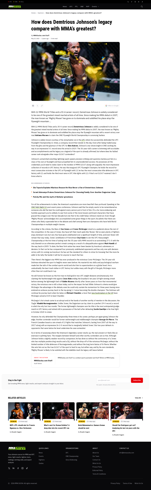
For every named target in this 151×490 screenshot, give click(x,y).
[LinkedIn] (138, 1)
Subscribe (137, 380)
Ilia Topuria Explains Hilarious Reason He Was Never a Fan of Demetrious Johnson (68, 187)
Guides (41, 463)
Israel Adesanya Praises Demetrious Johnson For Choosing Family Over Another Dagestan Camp (74, 192)
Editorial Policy (98, 470)
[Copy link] (42, 106)
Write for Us (97, 463)
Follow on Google (113, 106)
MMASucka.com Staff (41, 36)
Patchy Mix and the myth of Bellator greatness (53, 197)
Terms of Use (127, 483)
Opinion (41, 13)
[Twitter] (128, 1)
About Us (96, 453)
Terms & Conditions (99, 474)
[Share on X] (37, 106)
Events (41, 456)
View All (138, 398)
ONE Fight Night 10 (39, 207)
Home (33, 13)
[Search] (142, 6)
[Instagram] (135, 1)
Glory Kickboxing (71, 460)
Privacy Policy (97, 467)
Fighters (42, 460)
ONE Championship (72, 456)
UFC (83, 140)
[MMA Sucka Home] (14, 7)
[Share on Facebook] (33, 106)
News (41, 453)
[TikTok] (142, 1)
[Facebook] (131, 1)
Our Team (96, 456)
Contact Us (96, 460)
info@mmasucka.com (126, 453)
